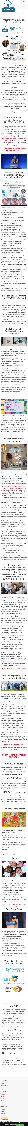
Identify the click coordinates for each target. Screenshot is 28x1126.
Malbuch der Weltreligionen (9, 138)
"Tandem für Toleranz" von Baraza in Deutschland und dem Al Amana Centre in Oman (13, 488)
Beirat (13, 1026)
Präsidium (6, 1026)
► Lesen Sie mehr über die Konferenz (14, 744)
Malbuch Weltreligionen (9, 853)
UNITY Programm (13, 904)
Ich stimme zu (20, 1124)
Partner (19, 1026)
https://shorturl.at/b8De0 (19, 83)
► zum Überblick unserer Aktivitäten (14, 755)
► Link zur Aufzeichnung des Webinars (13, 217)
